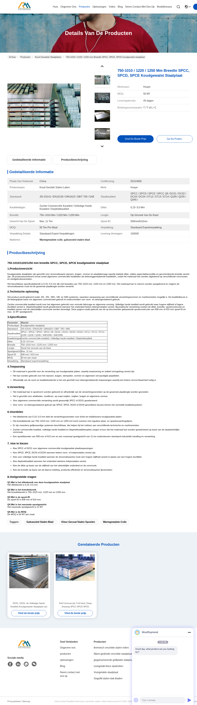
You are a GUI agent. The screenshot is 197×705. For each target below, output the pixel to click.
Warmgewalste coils (115, 522)
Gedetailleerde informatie (29, 159)
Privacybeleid (13, 701)
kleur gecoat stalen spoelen (78, 522)
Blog (62, 666)
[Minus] (189, 632)
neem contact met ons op (140, 6)
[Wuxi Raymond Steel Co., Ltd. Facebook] (10, 664)
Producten (25, 57)
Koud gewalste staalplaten (48, 57)
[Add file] (136, 700)
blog (120, 6)
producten (84, 6)
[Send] (189, 700)
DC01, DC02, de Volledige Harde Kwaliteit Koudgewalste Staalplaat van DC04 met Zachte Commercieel (28, 605)
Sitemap (26, 701)
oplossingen (99, 6)
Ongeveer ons (67, 647)
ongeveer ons (68, 6)
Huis (55, 6)
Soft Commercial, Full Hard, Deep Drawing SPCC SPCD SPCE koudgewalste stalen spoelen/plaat (75, 605)
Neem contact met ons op (70, 674)
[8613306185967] (26, 664)
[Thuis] (24, 648)
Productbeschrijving (74, 159)
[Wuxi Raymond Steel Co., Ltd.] (24, 6)
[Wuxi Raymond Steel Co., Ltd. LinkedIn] (18, 664)
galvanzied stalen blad (39, 522)
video (112, 6)
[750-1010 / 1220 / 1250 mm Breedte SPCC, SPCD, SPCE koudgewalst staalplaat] (44, 105)
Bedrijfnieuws (164, 6)
